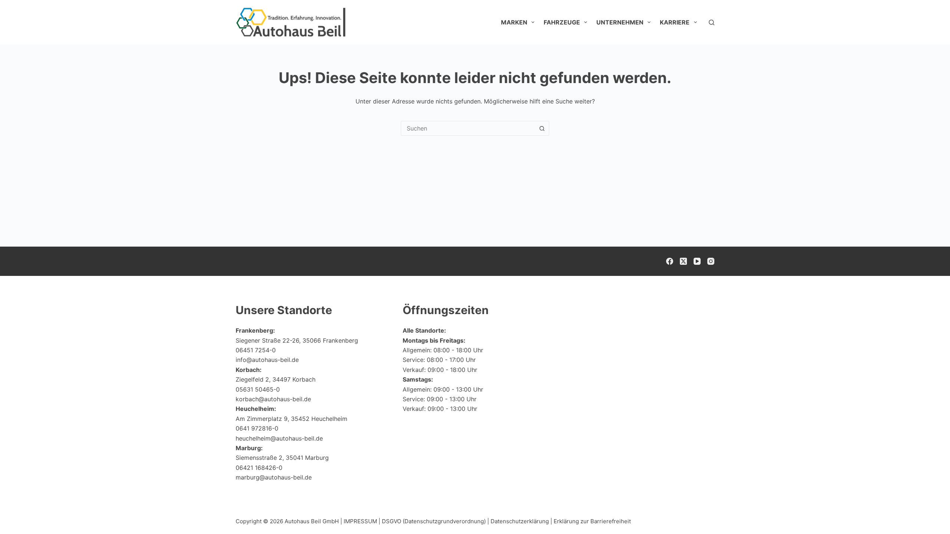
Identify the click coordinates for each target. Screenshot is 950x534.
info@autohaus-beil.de (267, 359)
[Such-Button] (542, 128)
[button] (926, 513)
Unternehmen (619, 22)
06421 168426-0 (259, 467)
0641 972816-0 (257, 428)
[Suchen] (711, 22)
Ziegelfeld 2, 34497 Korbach (275, 379)
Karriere (674, 22)
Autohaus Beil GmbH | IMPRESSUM (331, 521)
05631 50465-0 (258, 389)
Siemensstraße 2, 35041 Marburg (282, 457)
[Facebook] (669, 261)
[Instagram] (710, 261)
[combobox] (468, 128)
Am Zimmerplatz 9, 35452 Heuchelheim (291, 418)
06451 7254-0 (256, 350)
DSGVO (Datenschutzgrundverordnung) (434, 521)
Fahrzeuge (562, 22)
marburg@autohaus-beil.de (274, 477)
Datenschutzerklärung (520, 521)
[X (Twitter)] (683, 261)
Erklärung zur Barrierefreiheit (592, 521)
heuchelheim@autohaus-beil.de (279, 438)
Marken (514, 22)
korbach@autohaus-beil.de (273, 399)
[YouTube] (697, 261)
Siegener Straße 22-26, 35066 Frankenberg (297, 340)
